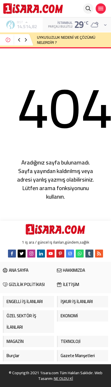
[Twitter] (22, 254)
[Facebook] (12, 254)
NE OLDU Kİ (63, 378)
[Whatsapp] (80, 254)
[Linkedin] (41, 254)
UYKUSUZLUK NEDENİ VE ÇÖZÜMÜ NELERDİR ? (66, 40)
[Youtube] (51, 254)
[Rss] (99, 254)
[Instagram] (31, 254)
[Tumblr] (89, 254)
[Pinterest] (60, 254)
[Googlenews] (70, 254)
